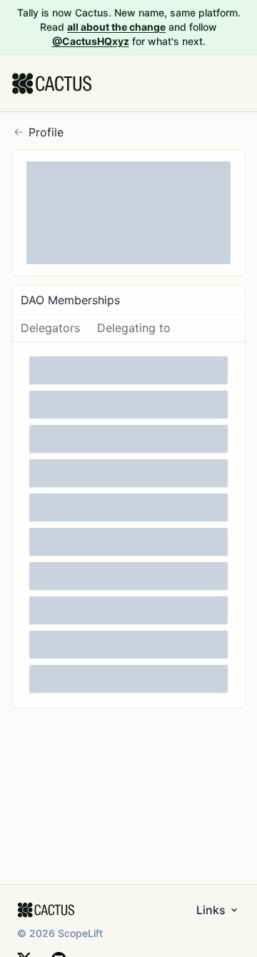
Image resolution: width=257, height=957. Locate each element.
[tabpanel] (128, 525)
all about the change (116, 27)
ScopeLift (80, 933)
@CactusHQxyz (90, 41)
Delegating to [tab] (134, 328)
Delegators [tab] (50, 328)
